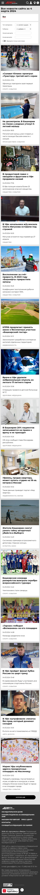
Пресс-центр (26, 819)
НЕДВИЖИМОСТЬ (9, 345)
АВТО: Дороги (8, 734)
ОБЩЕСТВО (7, 242)
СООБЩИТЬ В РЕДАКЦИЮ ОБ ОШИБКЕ (17, 825)
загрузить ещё (20, 797)
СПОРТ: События (10, 89)
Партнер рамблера (19, 885)
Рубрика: (5, 29)
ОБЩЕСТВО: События (11, 192)
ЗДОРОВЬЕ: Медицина (12, 395)
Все (4, 17)
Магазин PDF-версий (11, 819)
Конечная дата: (7, 37)
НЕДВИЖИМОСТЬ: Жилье (13, 496)
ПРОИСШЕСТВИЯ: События (14, 142)
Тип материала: (7, 25)
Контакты (6, 822)
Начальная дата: (8, 33)
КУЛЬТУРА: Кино (9, 546)
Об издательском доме (12, 812)
